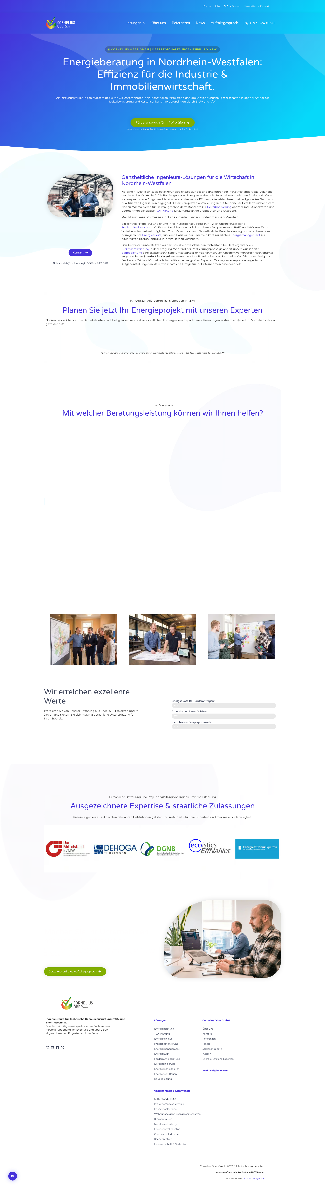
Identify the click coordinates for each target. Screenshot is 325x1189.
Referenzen (181, 23)
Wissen (236, 6)
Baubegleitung (132, 252)
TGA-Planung (164, 210)
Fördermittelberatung (136, 227)
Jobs (217, 6)
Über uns (158, 23)
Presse (207, 6)
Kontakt (264, 6)
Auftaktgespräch (224, 23)
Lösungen (133, 23)
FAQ (226, 6)
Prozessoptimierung (135, 249)
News (200, 23)
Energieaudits (151, 235)
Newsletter (250, 6)
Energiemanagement (245, 235)
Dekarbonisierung (219, 207)
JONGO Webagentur (253, 1178)
